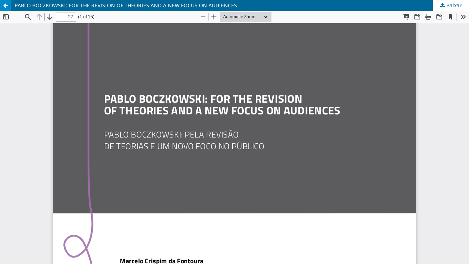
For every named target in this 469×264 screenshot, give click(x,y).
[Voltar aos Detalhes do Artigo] (5, 5)
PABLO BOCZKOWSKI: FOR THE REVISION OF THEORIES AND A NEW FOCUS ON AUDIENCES (126, 5)
